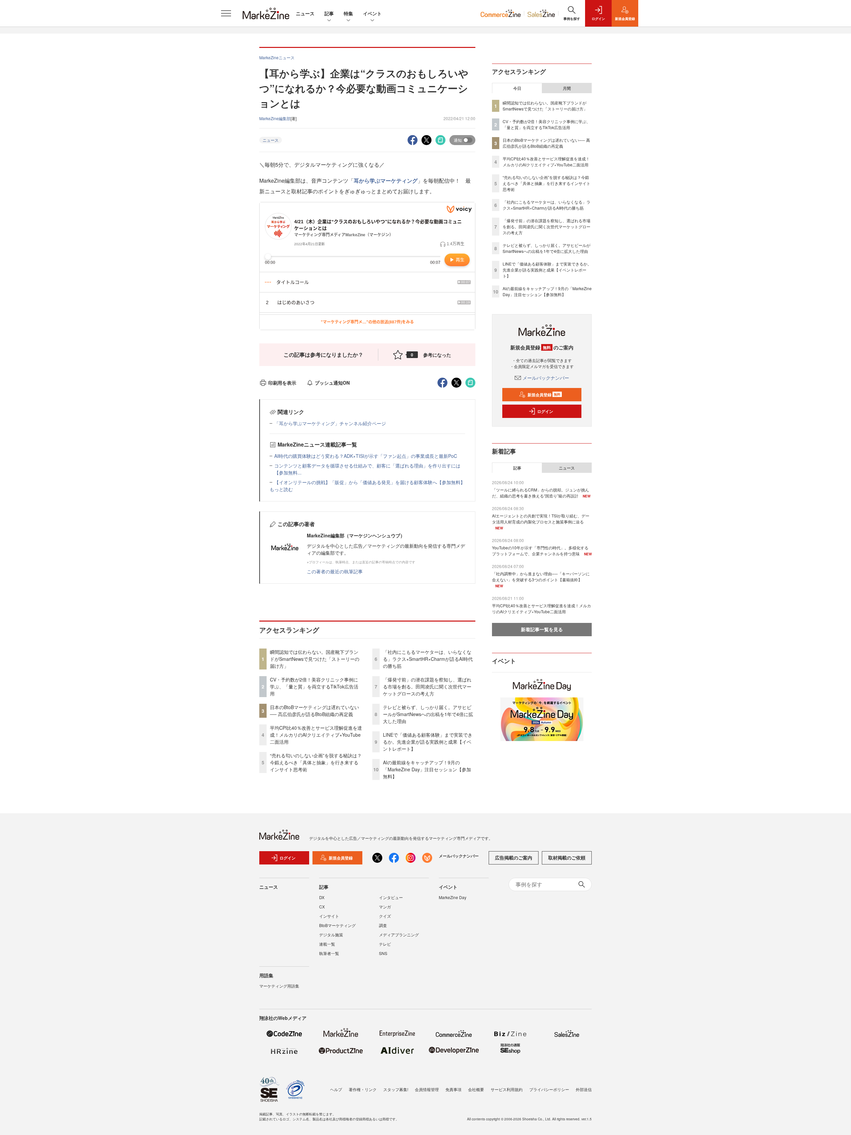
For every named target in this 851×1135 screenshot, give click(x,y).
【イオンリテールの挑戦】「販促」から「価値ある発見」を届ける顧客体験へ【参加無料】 (369, 482)
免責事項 (453, 1089)
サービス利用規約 (507, 1089)
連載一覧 (327, 944)
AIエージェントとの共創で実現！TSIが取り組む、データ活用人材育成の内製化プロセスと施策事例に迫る (540, 518)
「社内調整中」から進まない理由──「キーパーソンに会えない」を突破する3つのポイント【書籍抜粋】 (541, 576)
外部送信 (584, 1089)
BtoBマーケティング (337, 925)
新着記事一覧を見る (542, 629)
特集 (348, 13)
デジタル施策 (331, 934)
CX (322, 906)
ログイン (545, 411)
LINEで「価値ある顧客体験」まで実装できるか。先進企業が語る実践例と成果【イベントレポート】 (427, 741)
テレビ (385, 944)
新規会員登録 (544, 395)
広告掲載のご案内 (513, 857)
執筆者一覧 (329, 953)
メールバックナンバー (546, 377)
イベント (372, 13)
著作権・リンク (363, 1089)
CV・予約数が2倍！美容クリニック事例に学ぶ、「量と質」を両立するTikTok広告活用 (314, 686)
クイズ (385, 916)
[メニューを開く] (226, 13)
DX (321, 897)
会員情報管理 (427, 1089)
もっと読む (281, 489)
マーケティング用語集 (279, 986)
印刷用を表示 (282, 382)
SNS (383, 953)
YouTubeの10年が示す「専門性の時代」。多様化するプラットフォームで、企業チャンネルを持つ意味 (540, 550)
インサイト (329, 916)
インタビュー (391, 897)
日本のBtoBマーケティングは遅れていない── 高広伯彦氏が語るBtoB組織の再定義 (314, 710)
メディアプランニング (399, 934)
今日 (517, 88)
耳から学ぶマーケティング (386, 180)
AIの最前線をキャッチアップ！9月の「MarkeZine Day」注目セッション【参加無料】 (427, 769)
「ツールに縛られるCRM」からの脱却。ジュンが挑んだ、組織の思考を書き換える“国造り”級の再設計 (540, 492)
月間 (567, 88)
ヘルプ (336, 1089)
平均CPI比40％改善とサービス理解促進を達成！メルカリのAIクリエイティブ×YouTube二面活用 (316, 734)
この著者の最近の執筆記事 (335, 571)
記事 (329, 13)
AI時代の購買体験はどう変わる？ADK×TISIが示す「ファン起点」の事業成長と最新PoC (365, 456)
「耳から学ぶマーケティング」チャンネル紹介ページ (330, 423)
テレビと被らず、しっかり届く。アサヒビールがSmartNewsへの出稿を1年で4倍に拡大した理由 (428, 714)
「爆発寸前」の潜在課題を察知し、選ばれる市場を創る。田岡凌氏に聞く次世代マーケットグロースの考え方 (427, 686)
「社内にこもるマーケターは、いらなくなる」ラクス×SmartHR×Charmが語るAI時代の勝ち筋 (428, 659)
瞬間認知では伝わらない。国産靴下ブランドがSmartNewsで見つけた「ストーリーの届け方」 (314, 659)
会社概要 (476, 1089)
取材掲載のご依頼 (566, 857)
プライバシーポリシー (549, 1089)
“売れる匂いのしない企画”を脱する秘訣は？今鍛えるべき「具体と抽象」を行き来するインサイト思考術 (316, 762)
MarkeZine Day (452, 897)
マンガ (385, 906)
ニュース (305, 13)
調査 (383, 925)
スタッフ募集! (395, 1089)
